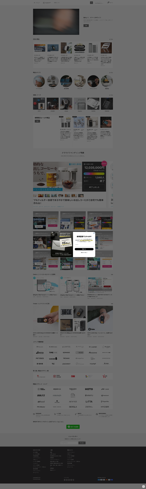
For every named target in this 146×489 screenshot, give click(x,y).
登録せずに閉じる (84, 252)
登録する (84, 249)
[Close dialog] (94, 233)
